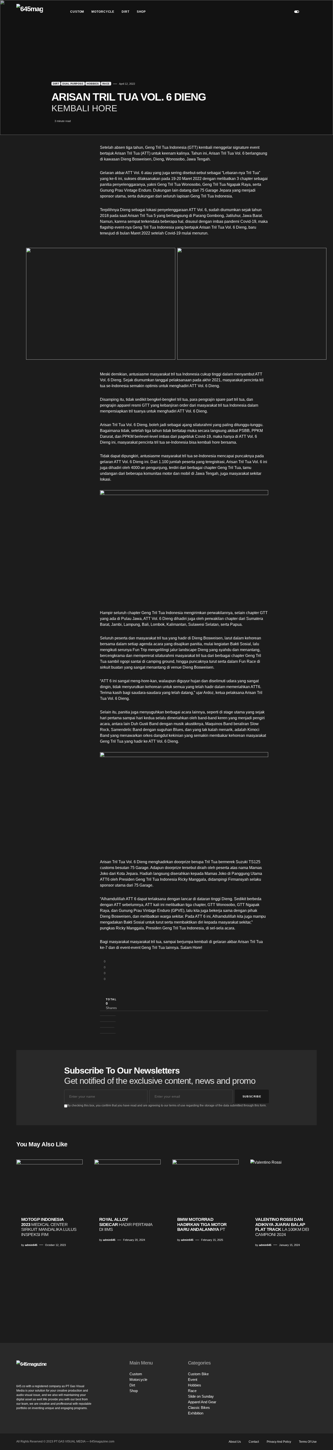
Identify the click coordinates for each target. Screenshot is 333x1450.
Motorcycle (138, 1379)
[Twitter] (311, 1372)
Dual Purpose (72, 83)
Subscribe (252, 1096)
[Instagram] (311, 1362)
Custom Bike (198, 1374)
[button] (296, 12)
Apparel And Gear (202, 1402)
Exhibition (195, 1413)
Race (106, 83)
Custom (135, 1374)
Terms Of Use (308, 1441)
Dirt (56, 83)
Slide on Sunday (201, 1396)
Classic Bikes (199, 1407)
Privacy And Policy (279, 1441)
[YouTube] (311, 1367)
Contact (254, 1441)
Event (192, 1379)
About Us (235, 1441)
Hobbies (93, 83)
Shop (133, 1391)
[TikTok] (313, 1377)
